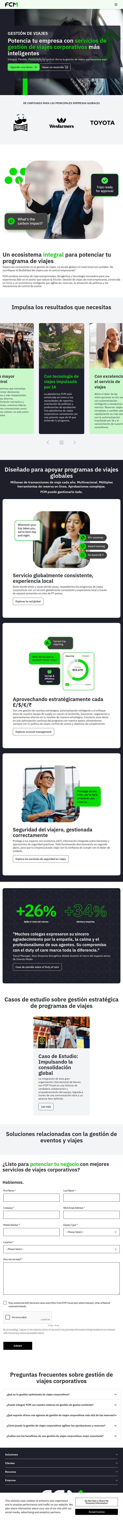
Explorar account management (33, 731)
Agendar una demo (21, 67)
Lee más (47, 1107)
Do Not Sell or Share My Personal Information (96, 1501)
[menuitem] (61, 1454)
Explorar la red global (28, 601)
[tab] (61, 1394)
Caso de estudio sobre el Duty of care (37, 967)
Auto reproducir (61, 442)
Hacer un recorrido (53, 67)
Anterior (48, 442)
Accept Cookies (97, 1511)
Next (74, 442)
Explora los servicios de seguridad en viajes (41, 859)
